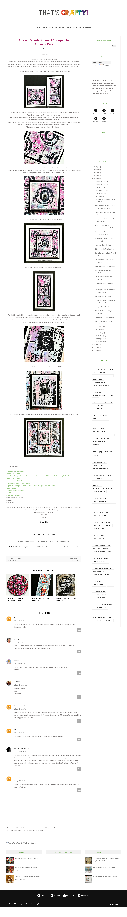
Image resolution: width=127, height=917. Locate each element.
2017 (95, 347)
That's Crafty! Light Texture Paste (102, 522)
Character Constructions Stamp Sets (102, 375)
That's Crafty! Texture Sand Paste (102, 551)
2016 (95, 350)
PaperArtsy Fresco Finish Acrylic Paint (103, 435)
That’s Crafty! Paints (98, 571)
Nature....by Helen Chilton (103, 245)
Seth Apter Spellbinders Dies (100, 468)
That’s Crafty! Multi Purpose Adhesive (103, 568)
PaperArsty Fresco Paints (99, 425)
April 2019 (99, 333)
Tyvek (109, 617)
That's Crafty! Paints (98, 528)
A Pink (17, 778)
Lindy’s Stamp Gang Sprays (100, 415)
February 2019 (100, 339)
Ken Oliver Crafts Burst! (99, 412)
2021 (95, 173)
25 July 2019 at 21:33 (20, 642)
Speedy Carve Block (98, 478)
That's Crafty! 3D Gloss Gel (100, 498)
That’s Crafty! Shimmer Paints (101, 574)
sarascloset (20, 618)
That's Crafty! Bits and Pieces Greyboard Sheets (103, 505)
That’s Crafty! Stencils (99, 584)
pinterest (95, 121)
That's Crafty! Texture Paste (100, 548)
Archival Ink (96, 366)
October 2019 (100, 187)
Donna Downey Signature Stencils (102, 389)
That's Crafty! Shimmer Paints (101, 532)
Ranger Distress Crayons (99, 458)
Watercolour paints (73, 547)
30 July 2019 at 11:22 (20, 733)
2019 (95, 178)
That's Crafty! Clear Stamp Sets (101, 512)
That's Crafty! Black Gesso (100, 509)
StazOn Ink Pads (97, 485)
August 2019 (100, 193)
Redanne (18, 639)
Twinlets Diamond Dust (99, 617)
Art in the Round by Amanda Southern (26, 858)
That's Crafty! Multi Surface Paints (102, 525)
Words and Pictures (24, 748)
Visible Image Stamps (98, 620)
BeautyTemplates (23, 904)
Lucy (16, 730)
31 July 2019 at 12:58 (20, 752)
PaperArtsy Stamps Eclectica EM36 (30, 547)
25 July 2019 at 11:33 (20, 621)
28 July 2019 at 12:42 (20, 685)
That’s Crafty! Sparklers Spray (101, 578)
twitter (104, 113)
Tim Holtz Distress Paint (99, 601)
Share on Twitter (46, 541)
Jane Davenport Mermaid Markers (102, 402)
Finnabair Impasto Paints (99, 395)
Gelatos (111, 395)
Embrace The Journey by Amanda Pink (65, 600)
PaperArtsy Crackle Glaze (100, 431)
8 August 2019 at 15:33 (21, 781)
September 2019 (101, 190)
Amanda (18, 682)
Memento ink (96, 418)
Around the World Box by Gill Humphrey (105, 867)
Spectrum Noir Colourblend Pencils (102, 475)
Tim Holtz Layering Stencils (100, 607)
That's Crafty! (96, 495)
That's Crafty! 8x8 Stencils (100, 501)
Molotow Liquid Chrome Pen (100, 421)
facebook (95, 113)
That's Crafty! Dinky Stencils (100, 519)
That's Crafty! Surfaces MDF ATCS (101, 545)
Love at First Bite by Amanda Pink (40, 600)
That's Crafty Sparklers (99, 491)
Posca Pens (96, 444)
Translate (106, 65)
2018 (95, 344)
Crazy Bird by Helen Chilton (103, 307)
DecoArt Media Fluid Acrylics (101, 385)
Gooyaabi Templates (44, 904)
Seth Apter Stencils (98, 472)
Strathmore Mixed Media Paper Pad (102, 488)
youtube (112, 113)
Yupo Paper (109, 620)
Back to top (114, 904)
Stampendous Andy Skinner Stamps (102, 481)
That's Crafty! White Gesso (100, 555)
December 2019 (101, 181)
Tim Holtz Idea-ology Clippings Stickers (103, 604)
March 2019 (99, 336)
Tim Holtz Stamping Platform (100, 614)
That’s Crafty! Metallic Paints (100, 564)
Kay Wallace (20, 706)
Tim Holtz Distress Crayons (100, 594)
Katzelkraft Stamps (98, 408)
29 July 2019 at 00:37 (20, 709)
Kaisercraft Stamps (98, 405)
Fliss (16, 660)
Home (38, 28)
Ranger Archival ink (98, 455)
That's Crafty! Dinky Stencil (100, 515)
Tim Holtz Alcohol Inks (99, 591)
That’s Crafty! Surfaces (99, 587)
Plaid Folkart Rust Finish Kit (100, 441)
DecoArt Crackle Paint (99, 382)
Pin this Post (64, 541)
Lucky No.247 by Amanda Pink (104, 317)
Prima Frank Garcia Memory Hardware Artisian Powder (103, 452)
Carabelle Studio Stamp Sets (100, 372)
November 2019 (101, 184)
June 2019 (99, 327)
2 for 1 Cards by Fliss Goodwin (104, 249)
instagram (104, 121)
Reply (79, 630)
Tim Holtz (110, 587)
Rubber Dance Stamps (98, 465)
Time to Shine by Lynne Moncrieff (105, 266)
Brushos (112, 369)
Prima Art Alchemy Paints (100, 448)
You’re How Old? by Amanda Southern (105, 877)
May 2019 (99, 330)
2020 (95, 175)
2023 (95, 167)
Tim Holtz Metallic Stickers (100, 610)
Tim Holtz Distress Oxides (58, 547)
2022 (95, 170)
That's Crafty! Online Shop (53, 28)
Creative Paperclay (98, 379)
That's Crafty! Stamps (98, 538)
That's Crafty (46, 547)
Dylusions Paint (97, 392)
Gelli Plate (95, 398)
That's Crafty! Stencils (99, 542)
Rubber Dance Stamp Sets (99, 462)
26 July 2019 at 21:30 (20, 663)
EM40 (16, 547)
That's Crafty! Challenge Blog (79, 28)
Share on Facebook (27, 541)
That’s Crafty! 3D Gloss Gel (100, 561)
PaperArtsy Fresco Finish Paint (101, 438)
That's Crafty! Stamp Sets (99, 535)
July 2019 (99, 196)
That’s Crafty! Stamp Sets (99, 581)
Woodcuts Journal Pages (103, 296)
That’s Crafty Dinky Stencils (100, 558)
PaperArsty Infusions (98, 428)
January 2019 (100, 341)
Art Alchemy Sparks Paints (100, 369)
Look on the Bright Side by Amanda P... (15, 600)
